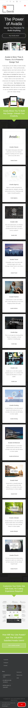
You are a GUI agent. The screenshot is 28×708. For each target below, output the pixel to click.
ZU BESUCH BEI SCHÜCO (7, 681)
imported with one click (14, 76)
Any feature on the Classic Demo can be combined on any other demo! (14, 85)
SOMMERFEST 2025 (7, 676)
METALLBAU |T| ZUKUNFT (7, 686)
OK (22, 704)
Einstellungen (5, 706)
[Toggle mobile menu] (25, 5)
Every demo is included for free (12, 74)
